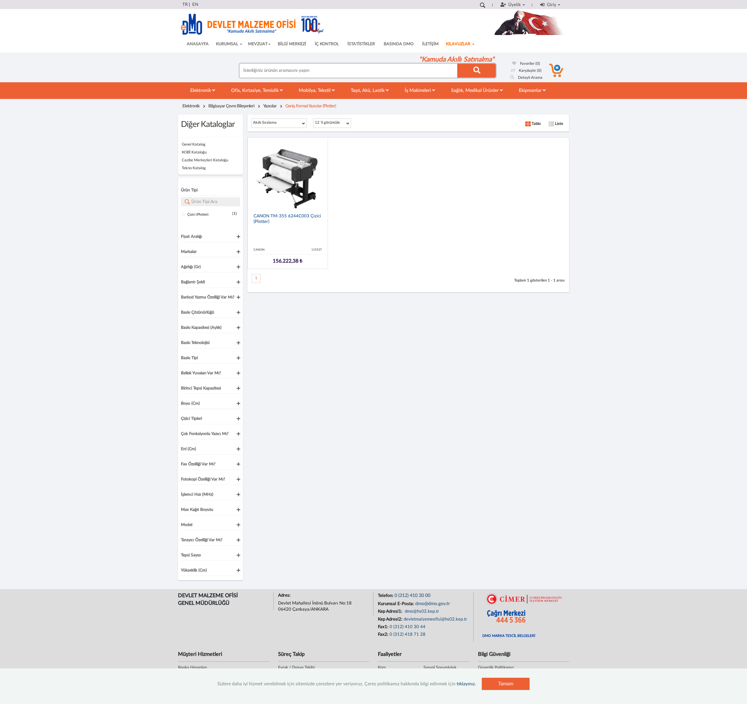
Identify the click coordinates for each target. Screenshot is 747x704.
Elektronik (201, 90)
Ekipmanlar (531, 90)
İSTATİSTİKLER (361, 44)
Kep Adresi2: (391, 619)
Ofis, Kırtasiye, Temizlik (255, 90)
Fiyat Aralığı (191, 237)
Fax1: (384, 627)
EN (195, 4)
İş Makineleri (418, 90)
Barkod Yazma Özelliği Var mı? (207, 297)
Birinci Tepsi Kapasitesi (201, 388)
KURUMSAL (227, 44)
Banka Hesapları (192, 667)
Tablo (536, 124)
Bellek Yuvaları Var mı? (201, 373)
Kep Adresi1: (391, 611)
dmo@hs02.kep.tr (421, 611)
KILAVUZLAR (459, 44)
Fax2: (384, 634)
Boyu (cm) (190, 403)
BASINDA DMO (398, 44)
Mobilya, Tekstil (315, 90)
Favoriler (529, 64)
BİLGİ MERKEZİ (292, 44)
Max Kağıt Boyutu (197, 510)
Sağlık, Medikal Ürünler (475, 90)
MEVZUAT (258, 44)
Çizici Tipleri (191, 419)
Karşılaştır (530, 71)
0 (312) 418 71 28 (407, 634)
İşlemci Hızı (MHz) (197, 494)
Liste (558, 124)
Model (186, 525)
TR (185, 4)
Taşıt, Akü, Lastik (368, 90)
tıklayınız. (466, 684)
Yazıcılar (270, 106)
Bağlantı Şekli (193, 282)
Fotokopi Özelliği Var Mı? (203, 479)
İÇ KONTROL (327, 44)
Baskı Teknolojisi (195, 343)
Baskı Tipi (189, 358)
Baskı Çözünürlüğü (197, 312)
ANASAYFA (198, 44)
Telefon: (386, 595)
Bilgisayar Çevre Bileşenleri (231, 106)
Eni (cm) (188, 449)
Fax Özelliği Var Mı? (198, 464)
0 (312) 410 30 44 (407, 627)
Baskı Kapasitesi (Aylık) (201, 328)
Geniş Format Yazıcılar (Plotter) (310, 106)
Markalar (189, 252)
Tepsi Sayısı (191, 555)
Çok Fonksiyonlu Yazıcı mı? (204, 434)
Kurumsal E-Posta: (396, 604)
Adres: (285, 595)
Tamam (505, 683)
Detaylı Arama (529, 78)
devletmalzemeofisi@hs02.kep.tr (435, 619)
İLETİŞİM (430, 44)
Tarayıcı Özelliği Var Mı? (201, 540)
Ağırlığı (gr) (191, 267)
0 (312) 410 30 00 (412, 595)
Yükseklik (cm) (194, 570)
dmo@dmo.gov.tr (432, 603)
